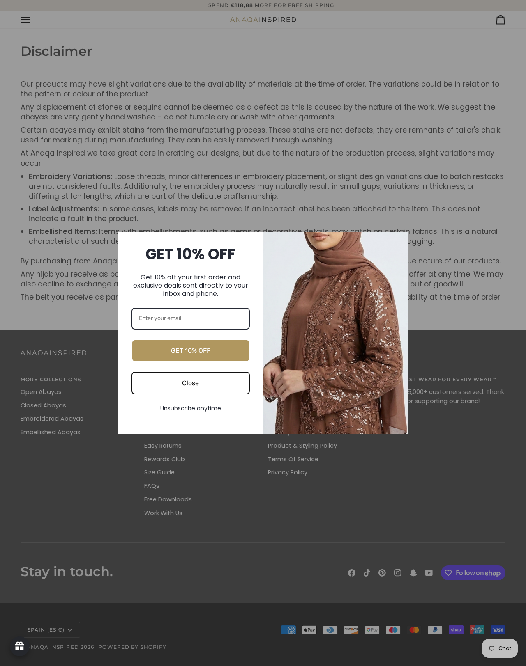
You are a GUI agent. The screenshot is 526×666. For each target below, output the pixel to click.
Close (190, 383)
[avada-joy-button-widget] (20, 646)
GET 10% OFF (190, 351)
